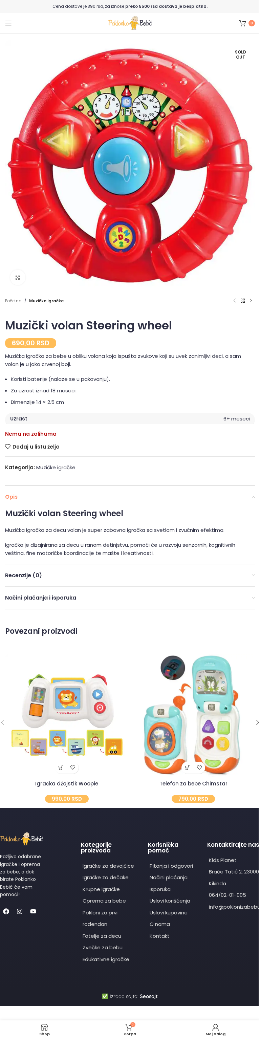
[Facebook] (6, 911)
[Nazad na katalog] (243, 301)
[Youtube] (33, 911)
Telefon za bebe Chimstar (193, 783)
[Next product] (251, 301)
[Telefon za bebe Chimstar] (193, 715)
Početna (13, 301)
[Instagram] (20, 911)
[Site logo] (130, 22)
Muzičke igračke (46, 301)
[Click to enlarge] (17, 277)
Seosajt (149, 996)
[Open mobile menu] (8, 23)
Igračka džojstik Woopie (66, 783)
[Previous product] (235, 301)
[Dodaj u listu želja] (73, 768)
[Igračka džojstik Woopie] (66, 715)
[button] (61, 768)
